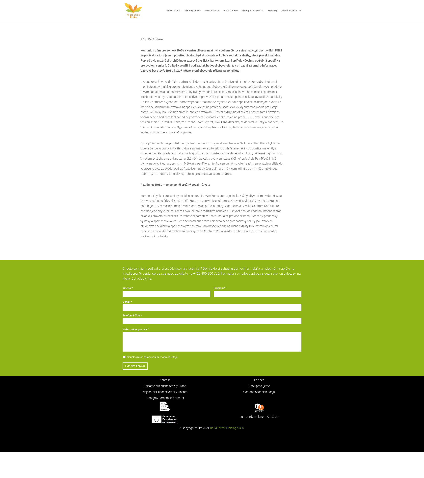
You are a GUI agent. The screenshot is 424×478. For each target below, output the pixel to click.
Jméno (128, 288)
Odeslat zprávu (135, 366)
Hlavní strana (173, 10)
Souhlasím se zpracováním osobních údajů (152, 357)
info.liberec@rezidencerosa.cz (144, 273)
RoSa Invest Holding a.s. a (227, 428)
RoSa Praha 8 (212, 10)
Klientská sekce (290, 10)
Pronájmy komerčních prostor (165, 398)
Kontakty (272, 10)
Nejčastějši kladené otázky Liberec (165, 392)
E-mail (127, 301)
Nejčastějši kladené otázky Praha (164, 386)
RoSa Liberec (230, 10)
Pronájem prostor (251, 10)
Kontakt (165, 380)
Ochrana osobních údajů (259, 392)
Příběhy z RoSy (193, 10)
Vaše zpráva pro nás (136, 329)
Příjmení (219, 288)
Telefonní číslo (132, 315)
